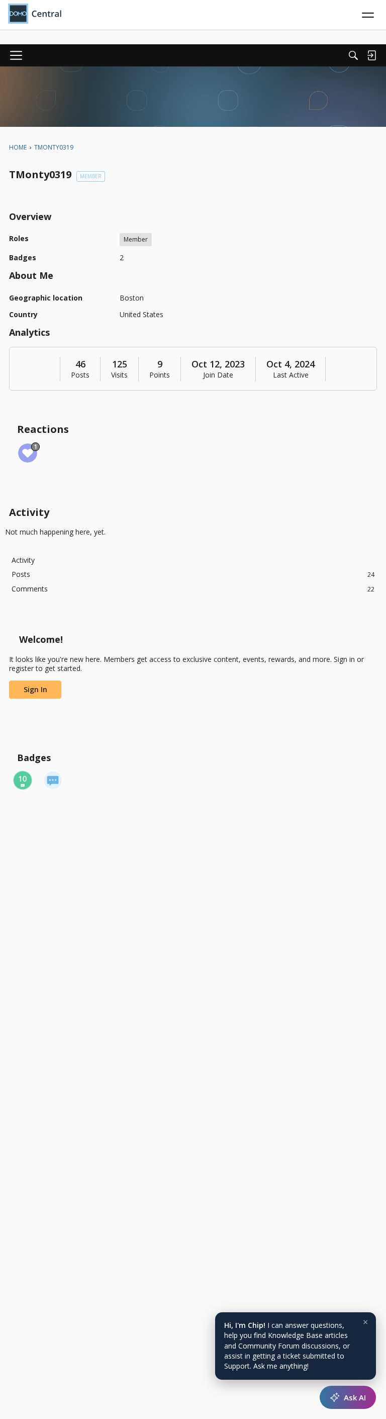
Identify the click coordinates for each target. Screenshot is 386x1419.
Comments (193, 588)
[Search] (353, 55)
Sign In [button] (35, 689)
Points (159, 375)
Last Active (291, 375)
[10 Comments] (22, 780)
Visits (119, 375)
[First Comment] (52, 780)
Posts (80, 375)
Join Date (218, 375)
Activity (23, 560)
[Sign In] (371, 55)
